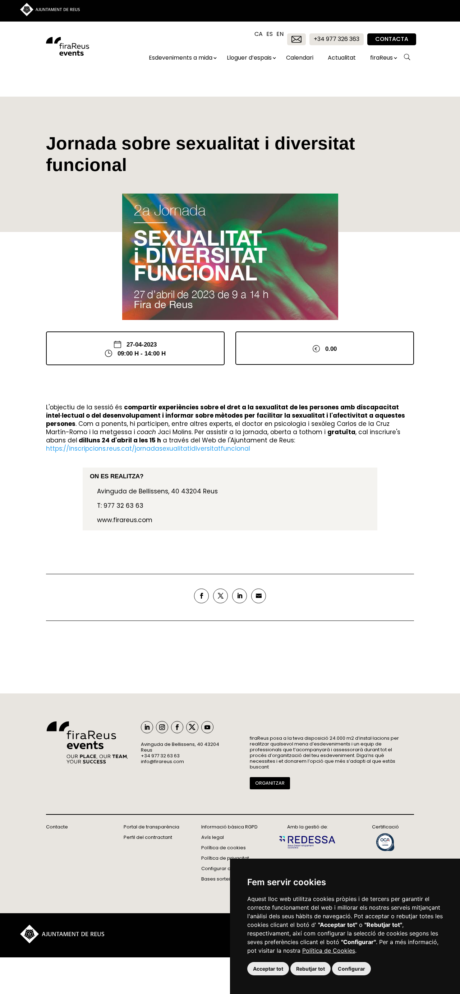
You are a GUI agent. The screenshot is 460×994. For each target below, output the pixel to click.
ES (269, 35)
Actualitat (342, 58)
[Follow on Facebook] (177, 727)
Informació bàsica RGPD (229, 826)
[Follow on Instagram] (162, 727)
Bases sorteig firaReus (227, 878)
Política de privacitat (225, 858)
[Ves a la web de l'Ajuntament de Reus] (50, 14)
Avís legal (212, 837)
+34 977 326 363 (336, 39)
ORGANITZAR (270, 783)
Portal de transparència (151, 826)
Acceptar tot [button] (268, 969)
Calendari (299, 58)
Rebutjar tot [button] (310, 969)
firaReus (381, 58)
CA (258, 35)
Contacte (57, 826)
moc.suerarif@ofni (162, 761)
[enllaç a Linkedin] (239, 596)
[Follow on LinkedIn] (147, 727)
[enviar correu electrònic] (258, 596)
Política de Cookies (328, 950)
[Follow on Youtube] (207, 727)
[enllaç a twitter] (220, 596)
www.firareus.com (124, 520)
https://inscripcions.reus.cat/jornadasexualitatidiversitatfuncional (148, 448)
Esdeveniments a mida (180, 58)
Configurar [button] (351, 969)
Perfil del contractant (148, 837)
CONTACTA (391, 39)
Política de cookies (223, 847)
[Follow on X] (192, 727)
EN (280, 35)
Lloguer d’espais (249, 58)
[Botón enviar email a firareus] (296, 39)
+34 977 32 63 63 (160, 755)
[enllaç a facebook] (201, 596)
